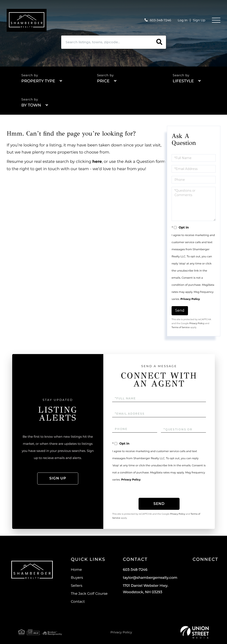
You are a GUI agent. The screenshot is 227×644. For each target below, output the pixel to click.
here (97, 161)
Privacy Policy (190, 299)
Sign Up (199, 20)
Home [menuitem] (76, 570)
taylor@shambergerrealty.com (150, 578)
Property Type (38, 81)
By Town (31, 105)
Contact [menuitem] (78, 602)
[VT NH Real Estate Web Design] (194, 632)
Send (179, 310)
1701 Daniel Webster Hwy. (145, 589)
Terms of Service (181, 327)
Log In (183, 20)
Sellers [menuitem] (76, 586)
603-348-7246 (160, 20)
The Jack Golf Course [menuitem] (89, 594)
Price (103, 81)
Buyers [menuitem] (77, 578)
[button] (159, 42)
